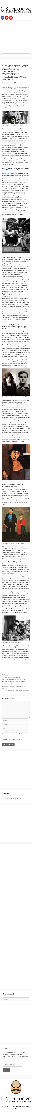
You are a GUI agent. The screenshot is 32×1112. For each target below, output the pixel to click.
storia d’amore (8, 173)
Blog (5, 675)
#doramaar (18, 679)
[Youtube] (11, 18)
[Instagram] (7, 18)
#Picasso (17, 682)
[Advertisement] (16, 37)
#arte (5, 677)
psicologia (10, 675)
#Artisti (10, 677)
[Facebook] (2, 18)
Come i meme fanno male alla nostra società (16, 691)
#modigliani (10, 682)
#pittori (22, 682)
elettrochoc (8, 297)
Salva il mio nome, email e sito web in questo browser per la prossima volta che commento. (16, 734)
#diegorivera (16, 677)
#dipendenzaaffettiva (8, 679)
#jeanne (4, 682)
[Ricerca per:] (16, 999)
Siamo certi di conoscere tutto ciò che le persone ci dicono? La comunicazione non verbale (14, 686)
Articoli (15, 55)
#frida (23, 679)
